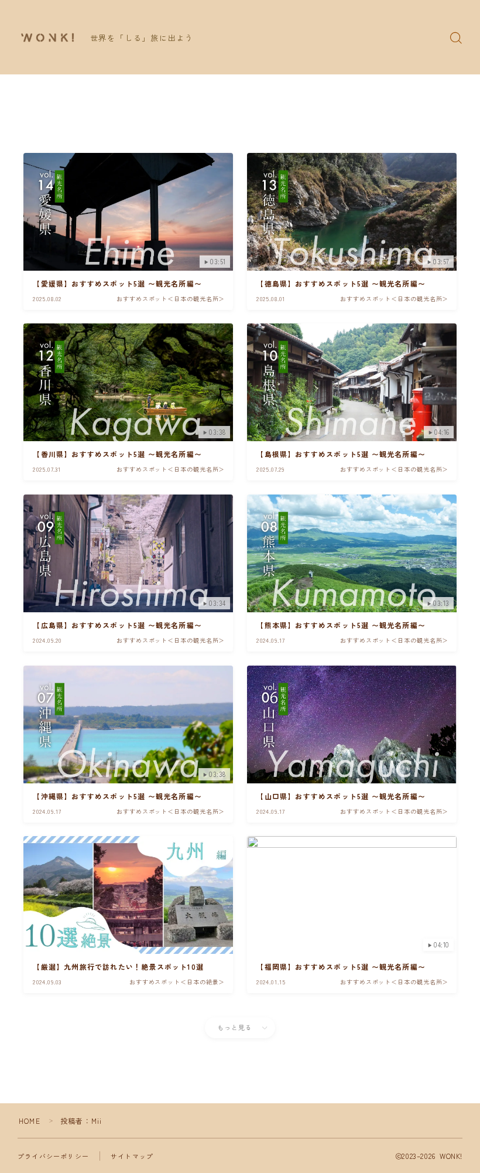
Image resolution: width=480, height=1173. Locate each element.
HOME (29, 1121)
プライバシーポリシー (53, 1156)
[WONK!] (47, 37)
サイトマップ (132, 1156)
